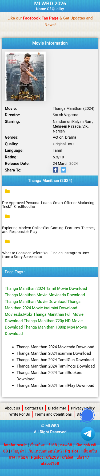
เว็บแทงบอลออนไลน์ (44, 451)
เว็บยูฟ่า (17, 451)
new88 (66, 445)
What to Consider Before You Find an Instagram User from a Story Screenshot (45, 255)
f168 (53, 445)
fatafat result (15, 445)
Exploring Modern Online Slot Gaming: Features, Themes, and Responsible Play (48, 230)
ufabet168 (50, 463)
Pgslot (37, 457)
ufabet (67, 457)
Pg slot (71, 451)
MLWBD (52, 425)
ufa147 (83, 457)
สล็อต (23, 457)
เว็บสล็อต (37, 445)
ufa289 (52, 457)
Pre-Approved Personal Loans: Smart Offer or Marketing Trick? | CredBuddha (48, 205)
